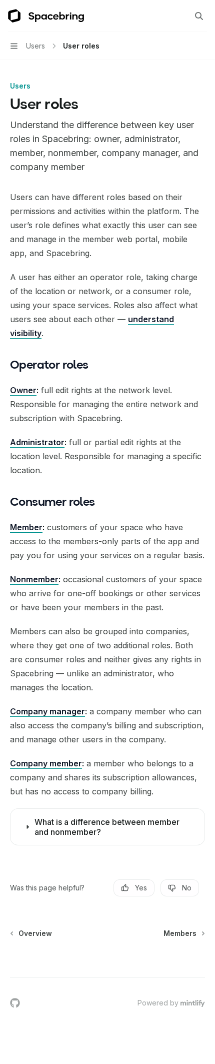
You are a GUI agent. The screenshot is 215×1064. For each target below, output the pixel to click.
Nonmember (34, 579)
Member (26, 527)
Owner (23, 390)
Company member (46, 763)
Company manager (47, 711)
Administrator (37, 442)
